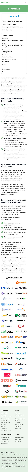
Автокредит (18, 422)
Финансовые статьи (6, 434)
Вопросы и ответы (5, 422)
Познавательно (5, 441)
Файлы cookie (4, 413)
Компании (3, 426)
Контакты (3, 424)
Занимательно (4, 443)
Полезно (17, 434)
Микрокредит (18, 413)
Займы (17, 410)
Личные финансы (5, 439)
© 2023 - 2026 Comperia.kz (7, 452)
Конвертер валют (19, 437)
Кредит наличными (19, 424)
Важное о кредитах (6, 437)
